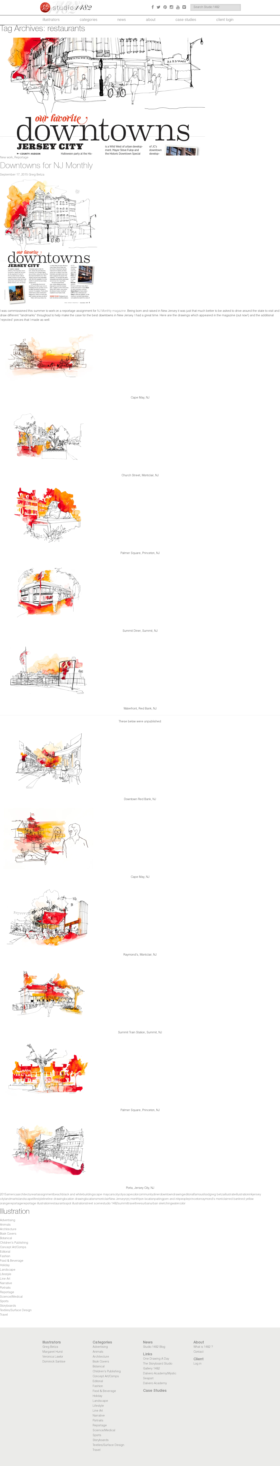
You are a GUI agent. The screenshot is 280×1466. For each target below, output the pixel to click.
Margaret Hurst (52, 1352)
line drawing (56, 1199)
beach (57, 1194)
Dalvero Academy (155, 1383)
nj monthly (134, 1199)
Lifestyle (5, 1274)
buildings (89, 1194)
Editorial (5, 1252)
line (45, 1199)
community (145, 1194)
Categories (88, 20)
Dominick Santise (53, 1361)
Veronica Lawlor (52, 1357)
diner (156, 1194)
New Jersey (117, 1199)
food (206, 1194)
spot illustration (75, 1203)
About (150, 20)
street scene (93, 1203)
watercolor (179, 1203)
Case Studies (185, 20)
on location (147, 1199)
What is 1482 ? (203, 1347)
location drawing (74, 1199)
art (35, 1194)
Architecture (8, 1229)
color (135, 1194)
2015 (3, 1194)
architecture (26, 1194)
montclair (103, 1199)
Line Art (5, 1279)
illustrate (230, 1194)
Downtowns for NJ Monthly (46, 166)
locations (91, 1199)
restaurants (57, 1203)
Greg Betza (36, 174)
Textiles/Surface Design (16, 1310)
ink (251, 1194)
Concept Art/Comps (13, 1247)
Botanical (6, 1238)
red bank (234, 1199)
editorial (188, 1194)
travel (131, 1203)
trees (138, 1203)
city (117, 1194)
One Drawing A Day (156, 1359)
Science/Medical (11, 1297)
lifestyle (38, 1199)
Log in (197, 1363)
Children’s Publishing (14, 1243)
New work (6, 157)
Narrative (6, 1283)
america (12, 1194)
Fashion (5, 1256)
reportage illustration (36, 1203)
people (184, 1199)
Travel (4, 1315)
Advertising (7, 1220)
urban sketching (161, 1203)
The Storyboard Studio (157, 1363)
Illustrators (51, 20)
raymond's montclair (214, 1199)
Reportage (21, 157)
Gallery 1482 (151, 1368)
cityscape (125, 1194)
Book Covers (8, 1234)
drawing (178, 1194)
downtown (166, 1194)
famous (199, 1194)
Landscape (7, 1270)
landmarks (12, 1199)
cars (112, 1194)
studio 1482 (110, 1203)
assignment (45, 1194)
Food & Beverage (11, 1261)
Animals (5, 1225)
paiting (158, 1199)
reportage (16, 1203)
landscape (26, 1199)
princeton (195, 1199)
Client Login (224, 20)
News (121, 20)
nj (126, 1199)
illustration (242, 1194)
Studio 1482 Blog (154, 1347)
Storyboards (8, 1306)
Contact (198, 1352)
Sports (4, 1301)
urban (146, 1203)
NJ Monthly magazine (111, 311)
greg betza (216, 1194)
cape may (102, 1194)
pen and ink (171, 1199)
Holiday (5, 1265)
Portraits (5, 1288)
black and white (72, 1194)
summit (123, 1203)
